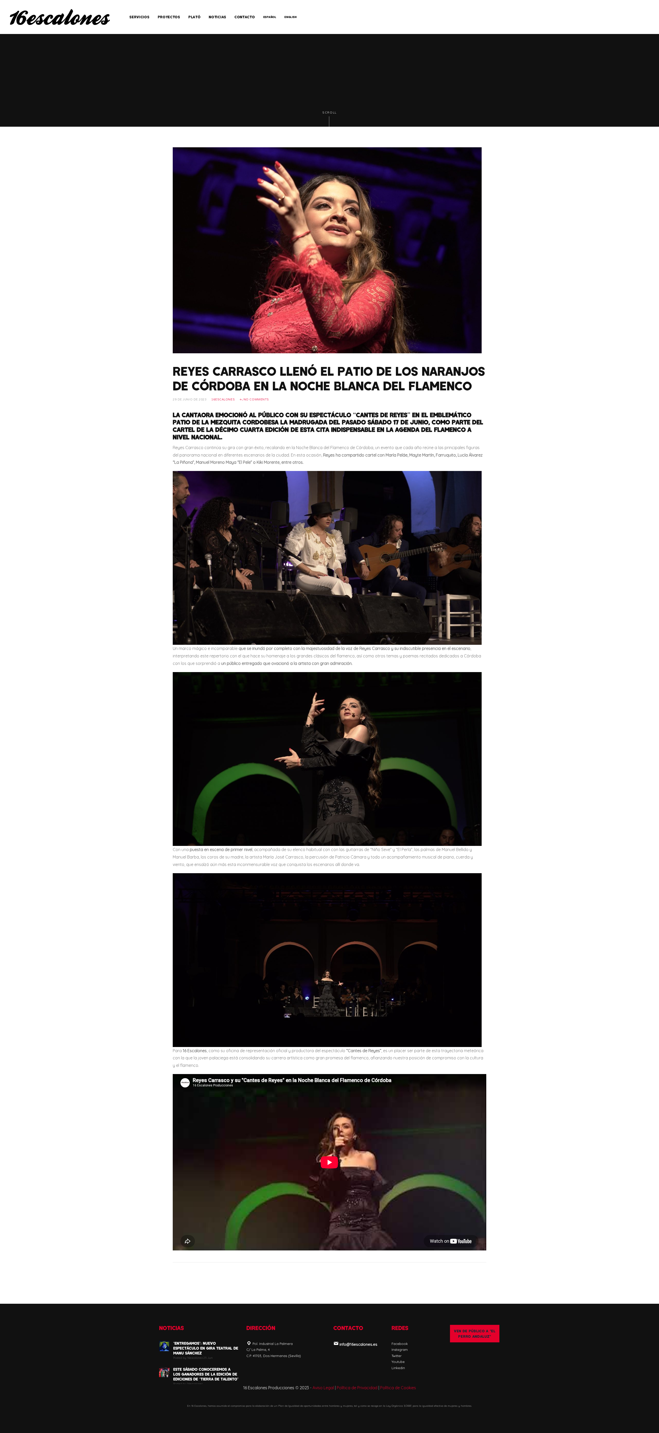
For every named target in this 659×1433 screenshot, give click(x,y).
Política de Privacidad (357, 1387)
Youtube (398, 1362)
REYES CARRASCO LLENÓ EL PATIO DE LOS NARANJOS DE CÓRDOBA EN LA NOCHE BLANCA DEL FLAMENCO (329, 378)
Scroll (329, 112)
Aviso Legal (323, 1387)
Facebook (400, 1344)
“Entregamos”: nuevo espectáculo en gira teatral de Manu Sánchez (205, 1348)
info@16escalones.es (358, 1344)
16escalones (223, 399)
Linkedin (398, 1368)
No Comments (255, 399)
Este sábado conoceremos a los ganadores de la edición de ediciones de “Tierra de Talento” (205, 1374)
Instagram (400, 1350)
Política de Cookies (398, 1387)
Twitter (397, 1356)
